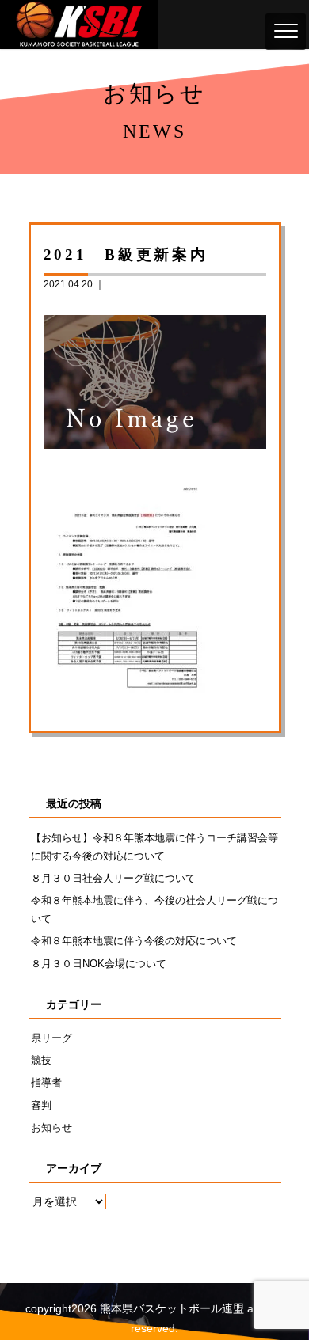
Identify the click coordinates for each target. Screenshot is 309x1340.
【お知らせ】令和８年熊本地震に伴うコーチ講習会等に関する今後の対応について (154, 847)
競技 (41, 1060)
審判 (41, 1105)
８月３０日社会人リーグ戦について (113, 878)
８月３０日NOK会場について (98, 964)
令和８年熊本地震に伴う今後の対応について (134, 941)
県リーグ (51, 1038)
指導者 (46, 1082)
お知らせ (51, 1127)
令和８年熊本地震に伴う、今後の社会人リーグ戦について (154, 909)
